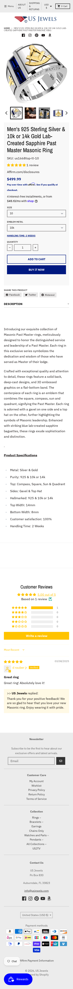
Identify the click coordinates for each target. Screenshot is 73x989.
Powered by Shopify (36, 974)
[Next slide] (66, 113)
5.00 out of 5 (47, 594)
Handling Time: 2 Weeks (21, 235)
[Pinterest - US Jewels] (36, 35)
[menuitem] (16, 113)
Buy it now (37, 269)
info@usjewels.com (36, 890)
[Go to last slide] (6, 113)
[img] (13, 662)
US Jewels (41, 970)
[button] (16, 165)
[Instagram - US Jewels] (30, 35)
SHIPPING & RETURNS (34, 6)
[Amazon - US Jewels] (49, 35)
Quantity (12, 242)
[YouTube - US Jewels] (43, 35)
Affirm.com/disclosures (23, 172)
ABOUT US (22, 6)
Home (7, 28)
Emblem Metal (15, 221)
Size (9, 207)
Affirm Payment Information (36, 960)
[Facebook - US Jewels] (23, 35)
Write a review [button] (36, 636)
